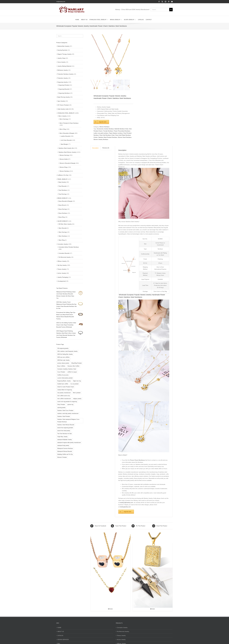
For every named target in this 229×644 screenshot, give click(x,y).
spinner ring (70, 404)
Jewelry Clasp (61, 58)
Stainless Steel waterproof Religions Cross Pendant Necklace (68, 420)
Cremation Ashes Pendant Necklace (69, 247)
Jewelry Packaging (62, 277)
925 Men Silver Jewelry (65, 224)
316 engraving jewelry (63, 348)
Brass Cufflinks (61, 366)
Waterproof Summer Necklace (65, 448)
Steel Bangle (64, 144)
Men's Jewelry (63, 116)
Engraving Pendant (64, 85)
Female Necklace (108, 131)
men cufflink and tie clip (63, 395)
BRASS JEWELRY (62, 198)
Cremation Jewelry (62, 244)
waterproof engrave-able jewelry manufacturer (69, 442)
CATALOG (60, 635)
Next (128, 56)
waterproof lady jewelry (63, 445)
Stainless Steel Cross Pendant (65, 410)
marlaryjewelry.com (125, 507)
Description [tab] (95, 148)
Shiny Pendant (61, 404)
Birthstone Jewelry (62, 70)
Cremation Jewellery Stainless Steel (66, 369)
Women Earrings (64, 155)
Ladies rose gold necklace (101, 133)
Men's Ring (63, 129)
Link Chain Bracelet (66, 140)
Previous (91, 56)
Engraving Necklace (64, 93)
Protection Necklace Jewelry (65, 74)
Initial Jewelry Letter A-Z (64, 109)
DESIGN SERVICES (63, 639)
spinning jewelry (61, 407)
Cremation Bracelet (64, 253)
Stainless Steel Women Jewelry (67, 152)
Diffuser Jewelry (61, 261)
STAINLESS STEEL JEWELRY (66, 113)
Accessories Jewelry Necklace (105, 129)
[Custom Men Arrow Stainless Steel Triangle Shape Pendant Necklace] (152, 587)
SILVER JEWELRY (62, 221)
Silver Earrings (63, 232)
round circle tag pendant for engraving (67, 401)
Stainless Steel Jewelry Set (66, 148)
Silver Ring (62, 240)
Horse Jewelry (61, 62)
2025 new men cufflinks (63, 357)
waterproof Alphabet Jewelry (64, 439)
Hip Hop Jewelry (62, 265)
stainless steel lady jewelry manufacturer (67, 413)
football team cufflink (62, 384)
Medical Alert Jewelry (63, 46)
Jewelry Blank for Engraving (64, 389)
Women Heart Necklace (124, 137)
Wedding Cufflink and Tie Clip (65, 454)
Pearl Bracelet (62, 186)
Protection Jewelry (62, 78)
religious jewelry (77, 398)
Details (111, 609)
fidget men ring (77, 381)
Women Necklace (104, 126)
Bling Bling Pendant (76, 363)
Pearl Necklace (63, 190)
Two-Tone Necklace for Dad (64, 433)
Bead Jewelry (62, 182)
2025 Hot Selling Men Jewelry (65, 354)
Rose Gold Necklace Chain (107, 135)
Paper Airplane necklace (116, 133)
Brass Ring (62, 217)
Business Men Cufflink (73, 366)
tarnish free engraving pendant (65, 427)
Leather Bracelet (65, 136)
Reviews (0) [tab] (105, 148)
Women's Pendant (62, 457)
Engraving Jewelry (62, 82)
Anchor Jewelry (61, 273)
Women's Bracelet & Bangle (67, 163)
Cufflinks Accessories (63, 375)
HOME (59, 627)
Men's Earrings (64, 119)
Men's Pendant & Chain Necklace (69, 123)
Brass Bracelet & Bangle (65, 201)
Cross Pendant (61, 372)
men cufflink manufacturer (64, 398)
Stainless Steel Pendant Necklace (107, 137)
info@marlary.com (60, 1)
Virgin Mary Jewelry (62, 436)
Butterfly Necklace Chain (121, 129)
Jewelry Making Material (64, 66)
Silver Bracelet (63, 228)
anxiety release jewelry (63, 363)
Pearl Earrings (63, 194)
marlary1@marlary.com (126, 502)
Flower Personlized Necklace (122, 131)
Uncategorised (61, 281)
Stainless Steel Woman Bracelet (65, 424)
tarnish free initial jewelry (63, 430)
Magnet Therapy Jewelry (64, 54)
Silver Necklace (63, 236)
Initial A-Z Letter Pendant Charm (65, 386)
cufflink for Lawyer (72, 372)
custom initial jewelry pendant (65, 378)
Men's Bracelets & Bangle (67, 133)
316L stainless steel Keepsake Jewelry (67, 351)
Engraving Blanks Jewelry (64, 381)
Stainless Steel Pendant (63, 416)
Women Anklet (64, 159)
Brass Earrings (63, 209)
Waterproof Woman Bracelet (64, 451)
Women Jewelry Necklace (101, 139)
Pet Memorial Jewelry (65, 257)
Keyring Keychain (62, 50)
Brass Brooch (62, 205)
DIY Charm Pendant (63, 105)
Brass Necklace (63, 213)
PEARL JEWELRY (62, 179)
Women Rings (64, 167)
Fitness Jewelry (61, 269)
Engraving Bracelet (64, 89)
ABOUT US (60, 631)
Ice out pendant (74, 384)
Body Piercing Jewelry (63, 97)
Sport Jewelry (61, 101)
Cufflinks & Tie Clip (62, 175)
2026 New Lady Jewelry (63, 360)
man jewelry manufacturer (64, 392)
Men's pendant (77, 392)
